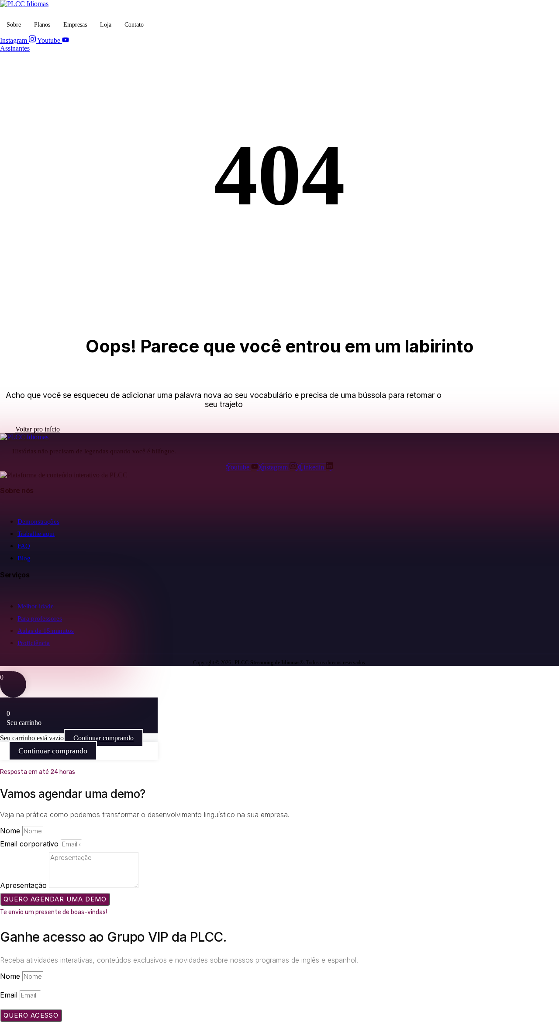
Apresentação (24, 885)
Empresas (75, 24)
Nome (11, 830)
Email (10, 995)
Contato (134, 24)
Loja (105, 24)
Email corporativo (30, 843)
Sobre (14, 24)
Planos (42, 24)
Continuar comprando (103, 738)
